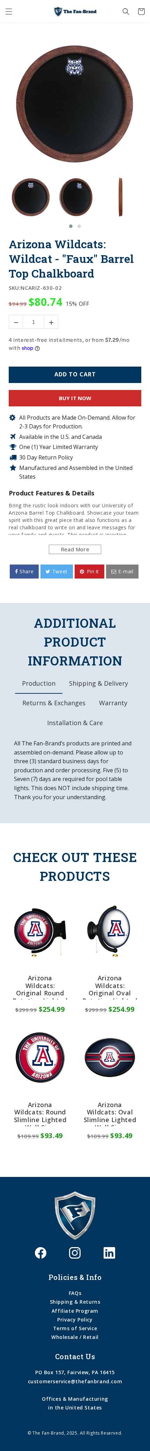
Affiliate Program (75, 1311)
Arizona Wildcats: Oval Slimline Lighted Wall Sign (110, 1113)
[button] (8, 11)
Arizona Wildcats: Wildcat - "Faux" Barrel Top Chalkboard (71, 258)
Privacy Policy (74, 1319)
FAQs (75, 1293)
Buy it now (75, 398)
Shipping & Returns (75, 1301)
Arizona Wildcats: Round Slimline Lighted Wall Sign (40, 1113)
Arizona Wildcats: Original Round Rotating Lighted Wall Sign (40, 987)
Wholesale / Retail (75, 1337)
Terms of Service (75, 1328)
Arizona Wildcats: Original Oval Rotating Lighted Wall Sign (109, 987)
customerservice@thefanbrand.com (75, 1381)
